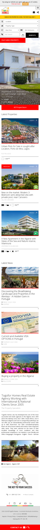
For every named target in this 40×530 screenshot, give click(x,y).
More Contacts (29, 494)
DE (24, 519)
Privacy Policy (12, 516)
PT (21, 519)
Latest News (7, 262)
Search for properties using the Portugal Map (20, 17)
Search (31, 35)
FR (26, 519)
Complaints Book (22, 516)
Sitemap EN (16, 519)
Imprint (4, 516)
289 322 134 (14, 494)
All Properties (20, 107)
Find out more (15, 4)
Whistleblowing (32, 516)
